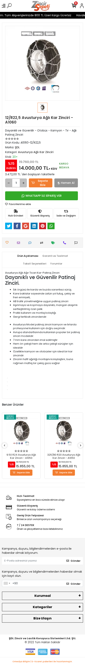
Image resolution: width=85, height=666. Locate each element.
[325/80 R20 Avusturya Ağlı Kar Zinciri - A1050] (64, 432)
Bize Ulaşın (42, 618)
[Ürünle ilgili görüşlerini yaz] (30, 242)
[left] (4, 445)
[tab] (27, 256)
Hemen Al (68, 183)
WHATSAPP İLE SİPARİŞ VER (44, 196)
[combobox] (6, 583)
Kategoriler (42, 607)
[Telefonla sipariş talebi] (65, 242)
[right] (80, 445)
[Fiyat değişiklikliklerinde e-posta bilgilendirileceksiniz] (54, 242)
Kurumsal (42, 595)
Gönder (75, 561)
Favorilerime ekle (19, 204)
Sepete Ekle (43, 183)
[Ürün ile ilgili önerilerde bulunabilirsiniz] (77, 242)
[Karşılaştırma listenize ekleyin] (42, 242)
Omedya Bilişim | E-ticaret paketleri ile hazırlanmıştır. (42, 661)
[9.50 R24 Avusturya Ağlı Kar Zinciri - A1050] (21, 432)
